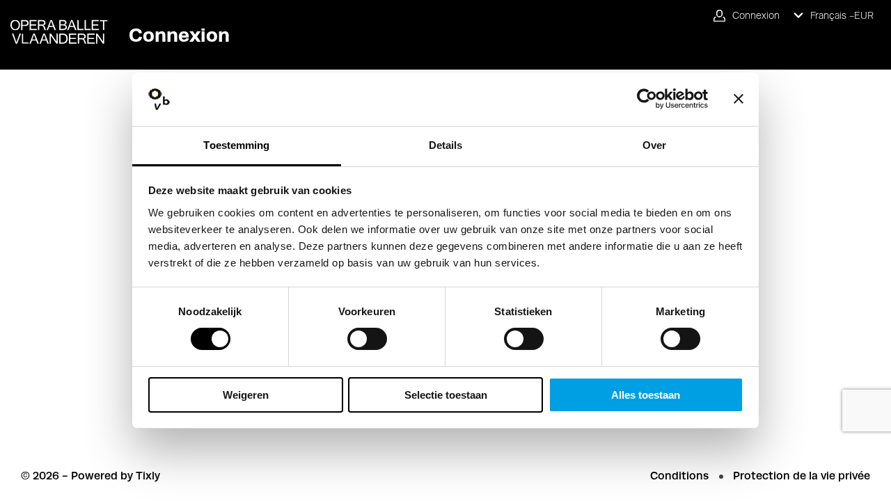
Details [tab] (446, 145)
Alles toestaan (645, 395)
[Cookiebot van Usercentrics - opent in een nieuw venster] (647, 98)
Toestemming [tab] (236, 145)
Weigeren (246, 395)
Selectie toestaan (445, 395)
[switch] (367, 339)
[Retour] (54, 22)
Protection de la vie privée (801, 475)
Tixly (148, 475)
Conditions (679, 475)
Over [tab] (654, 145)
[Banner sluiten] (738, 99)
